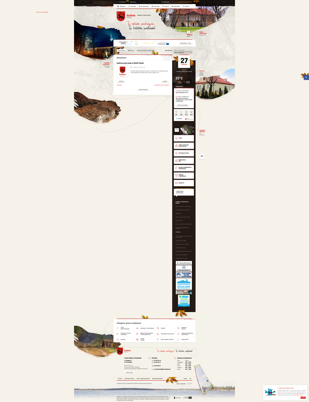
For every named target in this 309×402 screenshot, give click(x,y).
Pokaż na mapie (129, 372)
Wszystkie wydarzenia (183, 105)
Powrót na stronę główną (126, 16)
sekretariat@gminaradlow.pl (161, 369)
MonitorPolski (191, 115)
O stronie (120, 378)
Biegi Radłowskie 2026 (182, 92)
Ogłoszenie (119, 85)
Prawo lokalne (181, 115)
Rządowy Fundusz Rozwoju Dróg (183, 217)
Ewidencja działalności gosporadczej (187, 333)
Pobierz (176, 129)
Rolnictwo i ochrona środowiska (126, 333)
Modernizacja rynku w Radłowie (161, 85)
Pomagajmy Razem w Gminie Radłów (184, 224)
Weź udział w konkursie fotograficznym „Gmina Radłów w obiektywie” (184, 99)
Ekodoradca (178, 213)
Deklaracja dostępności (157, 378)
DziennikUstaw (186, 115)
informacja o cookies (298, 395)
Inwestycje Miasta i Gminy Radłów (183, 206)
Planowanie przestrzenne (167, 334)
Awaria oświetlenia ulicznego (182, 244)
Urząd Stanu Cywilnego (125, 328)
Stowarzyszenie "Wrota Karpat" (183, 210)
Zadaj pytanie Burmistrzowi (179, 192)
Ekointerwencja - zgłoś (185, 43)
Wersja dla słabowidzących (186, 2)
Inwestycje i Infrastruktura (147, 328)
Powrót (185, 378)
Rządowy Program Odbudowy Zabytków (182, 228)
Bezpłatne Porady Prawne (181, 255)
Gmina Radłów (121, 50)
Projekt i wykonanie (181, 384)
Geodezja (123, 339)
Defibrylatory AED (201, 157)
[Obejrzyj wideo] (188, 33)
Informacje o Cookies (129, 378)
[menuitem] (122, 6)
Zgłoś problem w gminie (181, 240)
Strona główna (122, 2)
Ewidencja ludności (184, 328)
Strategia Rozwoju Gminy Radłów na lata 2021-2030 (184, 237)
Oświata (163, 328)
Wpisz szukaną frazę (179, 50)
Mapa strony (133, 2)
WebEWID (176, 115)
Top (190, 378)
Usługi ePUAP (184, 339)
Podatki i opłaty (142, 339)
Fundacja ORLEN (179, 220)
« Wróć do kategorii (143, 89)
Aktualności (131, 50)
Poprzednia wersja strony (182, 258)
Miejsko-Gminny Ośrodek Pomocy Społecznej (146, 333)
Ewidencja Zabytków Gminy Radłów (184, 251)
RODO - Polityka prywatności (143, 378)
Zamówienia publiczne (180, 247)
